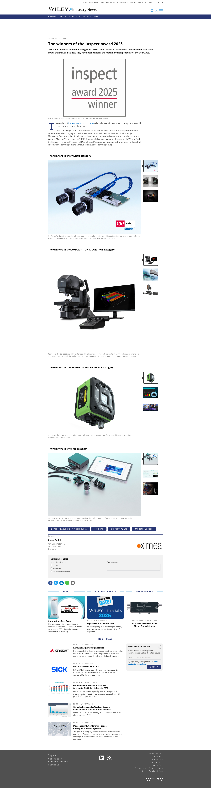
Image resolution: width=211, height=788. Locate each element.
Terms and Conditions (149, 768)
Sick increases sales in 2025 (86, 666)
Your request (112, 562)
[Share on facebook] (50, 583)
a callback (57, 568)
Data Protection (152, 771)
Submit (154, 667)
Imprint (158, 765)
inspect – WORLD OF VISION (81, 123)
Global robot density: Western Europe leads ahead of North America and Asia (92, 708)
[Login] (156, 11)
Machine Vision (75, 16)
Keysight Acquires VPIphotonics (88, 647)
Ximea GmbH (54, 540)
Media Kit (156, 762)
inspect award (119, 529)
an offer (56, 565)
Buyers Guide (136, 2)
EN (162, 2)
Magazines (122, 2)
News (85, 2)
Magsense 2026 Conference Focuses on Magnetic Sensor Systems (90, 727)
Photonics (93, 16)
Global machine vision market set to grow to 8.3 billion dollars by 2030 (90, 686)
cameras (98, 529)
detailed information (61, 571)
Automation (55, 16)
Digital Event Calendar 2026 (100, 623)
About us (157, 759)
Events (148, 2)
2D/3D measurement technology (69, 529)
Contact (158, 756)
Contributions (96, 2)
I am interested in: (58, 562)
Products (110, 2)
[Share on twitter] (56, 583)
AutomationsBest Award (60, 621)
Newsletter (156, 753)
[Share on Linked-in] (61, 583)
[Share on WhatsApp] (67, 583)
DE (158, 2)
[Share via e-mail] (73, 583)
